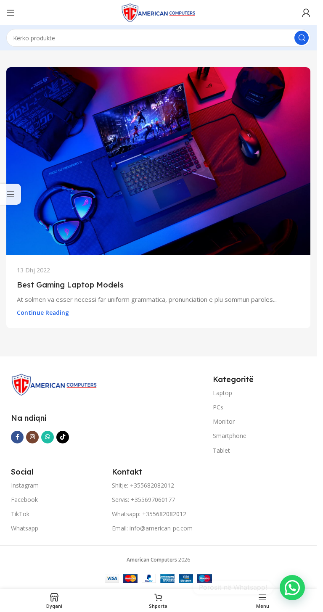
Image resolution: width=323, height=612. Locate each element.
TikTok (20, 514)
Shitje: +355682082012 (143, 485)
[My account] (306, 12)
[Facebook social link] (17, 437)
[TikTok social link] (62, 437)
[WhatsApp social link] (47, 437)
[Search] (301, 38)
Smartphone (229, 436)
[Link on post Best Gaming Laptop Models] (158, 161)
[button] (292, 587)
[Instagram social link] (32, 437)
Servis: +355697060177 (143, 500)
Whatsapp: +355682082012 (149, 514)
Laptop (222, 393)
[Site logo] (158, 12)
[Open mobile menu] (10, 12)
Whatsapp (24, 528)
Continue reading (43, 313)
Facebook (24, 500)
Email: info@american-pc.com (152, 528)
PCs (218, 407)
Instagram (25, 485)
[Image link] (54, 384)
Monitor (224, 421)
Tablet (221, 450)
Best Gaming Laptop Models (70, 285)
